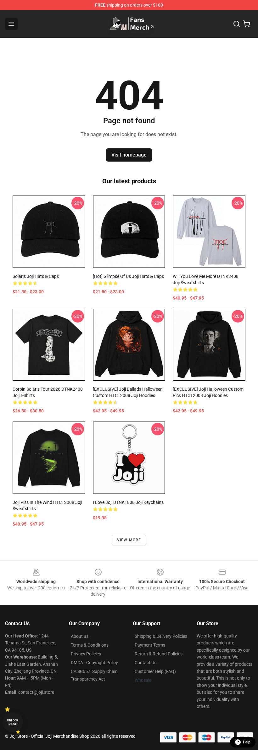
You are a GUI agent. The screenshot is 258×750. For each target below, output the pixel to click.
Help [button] (246, 742)
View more (129, 540)
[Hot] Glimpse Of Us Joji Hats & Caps (128, 276)
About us (79, 636)
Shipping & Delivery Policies (161, 636)
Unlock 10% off (12, 722)
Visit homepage (129, 155)
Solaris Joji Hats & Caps (36, 276)
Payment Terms (150, 645)
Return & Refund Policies (158, 653)
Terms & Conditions (90, 645)
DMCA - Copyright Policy (94, 662)
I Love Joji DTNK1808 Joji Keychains (128, 502)
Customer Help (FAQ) (155, 671)
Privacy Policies (86, 653)
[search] (236, 24)
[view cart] (246, 24)
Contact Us (145, 662)
